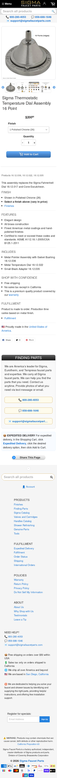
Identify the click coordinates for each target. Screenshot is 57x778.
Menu (8, 3)
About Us (19, 607)
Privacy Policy (21, 588)
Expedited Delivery (24, 548)
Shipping (18, 560)
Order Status (21, 556)
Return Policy (21, 584)
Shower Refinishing (24, 525)
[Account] (44, 3)
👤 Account (28, 486)
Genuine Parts (21, 529)
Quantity (28, 136)
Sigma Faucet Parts (32, 761)
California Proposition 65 (28, 744)
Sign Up (44, 719)
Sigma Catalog (21, 512)
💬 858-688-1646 (13, 640)
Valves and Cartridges (26, 517)
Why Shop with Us (24, 611)
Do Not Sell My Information (28, 592)
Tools (16, 533)
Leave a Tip (20, 619)
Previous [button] (2, 87)
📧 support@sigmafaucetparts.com (23, 644)
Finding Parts (21, 508)
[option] (11, 87)
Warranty (19, 579)
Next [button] (54, 87)
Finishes (9, 206)
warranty (14, 294)
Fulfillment (10, 318)
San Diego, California (37, 674)
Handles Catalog (22, 521)
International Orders (24, 565)
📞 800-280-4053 (13, 636)
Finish (12, 123)
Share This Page (30, 457)
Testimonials (20, 615)
